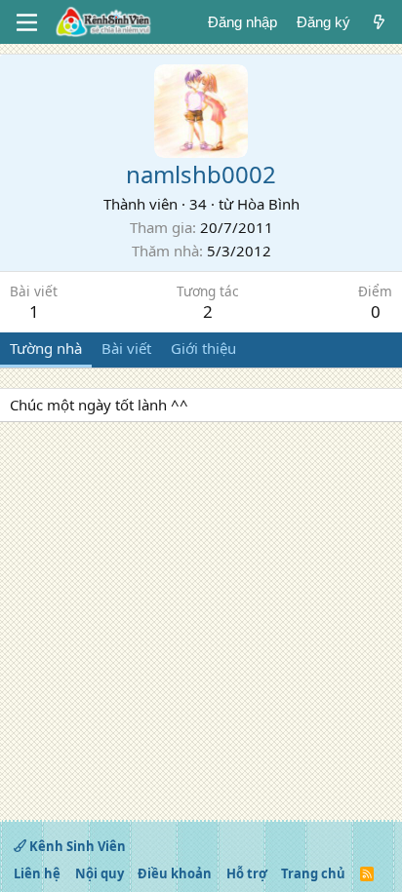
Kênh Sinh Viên (76, 846)
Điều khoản (175, 873)
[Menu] (27, 22)
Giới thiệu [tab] (203, 348)
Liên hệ (37, 873)
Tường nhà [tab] (46, 348)
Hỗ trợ (246, 873)
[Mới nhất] (379, 22)
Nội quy (99, 873)
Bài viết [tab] (126, 348)
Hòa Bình (268, 203)
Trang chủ (313, 873)
